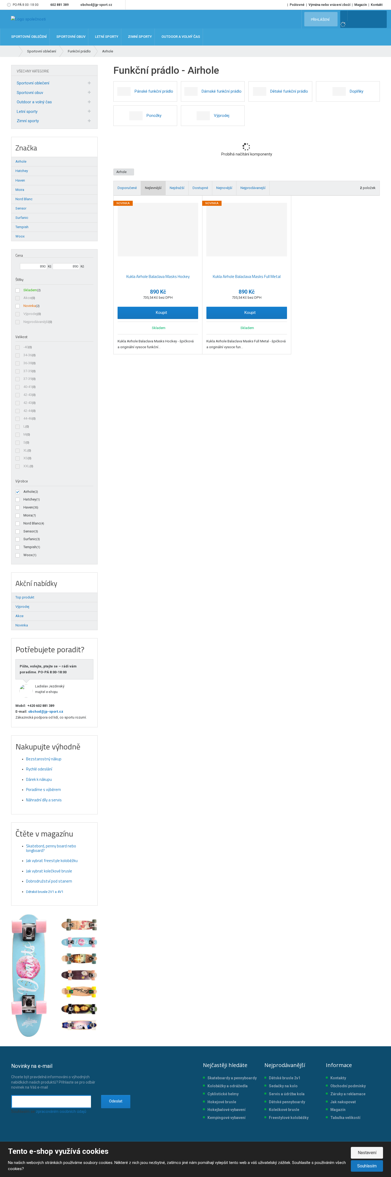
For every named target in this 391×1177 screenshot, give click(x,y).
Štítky (19, 279)
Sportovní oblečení (33, 83)
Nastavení (367, 1152)
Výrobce (21, 481)
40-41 (27, 387)
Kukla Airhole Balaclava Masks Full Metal (247, 276)
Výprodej (30, 314)
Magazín (360, 5)
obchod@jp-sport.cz (45, 711)
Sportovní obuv (30, 92)
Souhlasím (367, 1165)
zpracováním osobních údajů (61, 1111)
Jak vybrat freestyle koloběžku (52, 861)
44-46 (27, 418)
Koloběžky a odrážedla (227, 1086)
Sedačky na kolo (283, 1086)
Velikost (21, 336)
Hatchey (29, 499)
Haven (28, 507)
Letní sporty (27, 111)
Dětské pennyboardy (287, 1102)
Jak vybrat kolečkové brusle (49, 871)
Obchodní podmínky (348, 1086)
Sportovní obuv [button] (70, 37)
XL (25, 450)
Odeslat (115, 1101)
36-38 (27, 363)
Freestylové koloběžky (289, 1118)
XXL (26, 466)
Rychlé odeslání (39, 769)
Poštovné (297, 5)
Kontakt (376, 5)
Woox (28, 555)
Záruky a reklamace (347, 1094)
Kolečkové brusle (284, 1110)
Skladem (30, 290)
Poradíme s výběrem (43, 789)
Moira (27, 515)
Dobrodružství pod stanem (49, 881)
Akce (27, 298)
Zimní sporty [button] (139, 37)
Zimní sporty (28, 120)
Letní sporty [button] (106, 37)
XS (25, 458)
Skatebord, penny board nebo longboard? (51, 848)
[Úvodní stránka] (28, 19)
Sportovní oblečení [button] (28, 37)
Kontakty (338, 1078)
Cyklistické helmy (223, 1094)
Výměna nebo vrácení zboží (329, 5)
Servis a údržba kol (285, 1094)
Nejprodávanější (35, 322)
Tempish (29, 547)
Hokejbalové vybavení (226, 1110)
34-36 (27, 355)
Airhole (121, 172)
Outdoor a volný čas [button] (180, 37)
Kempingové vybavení (226, 1118)
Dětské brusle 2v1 (284, 1078)
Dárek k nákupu (39, 779)
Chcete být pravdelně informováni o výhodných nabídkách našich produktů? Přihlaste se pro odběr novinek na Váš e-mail (53, 1076)
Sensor (28, 531)
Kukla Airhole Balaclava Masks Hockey (158, 276)
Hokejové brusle (221, 1102)
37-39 (27, 371)
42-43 (27, 395)
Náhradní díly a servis (44, 800)
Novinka (29, 306)
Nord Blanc (31, 523)
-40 (25, 347)
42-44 (27, 411)
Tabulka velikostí (345, 1118)
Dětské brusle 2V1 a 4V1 (44, 892)
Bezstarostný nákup (43, 759)
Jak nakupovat (343, 1102)
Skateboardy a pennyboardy (232, 1078)
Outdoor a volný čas (34, 102)
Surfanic (29, 539)
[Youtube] (120, 5)
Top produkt (24, 597)
